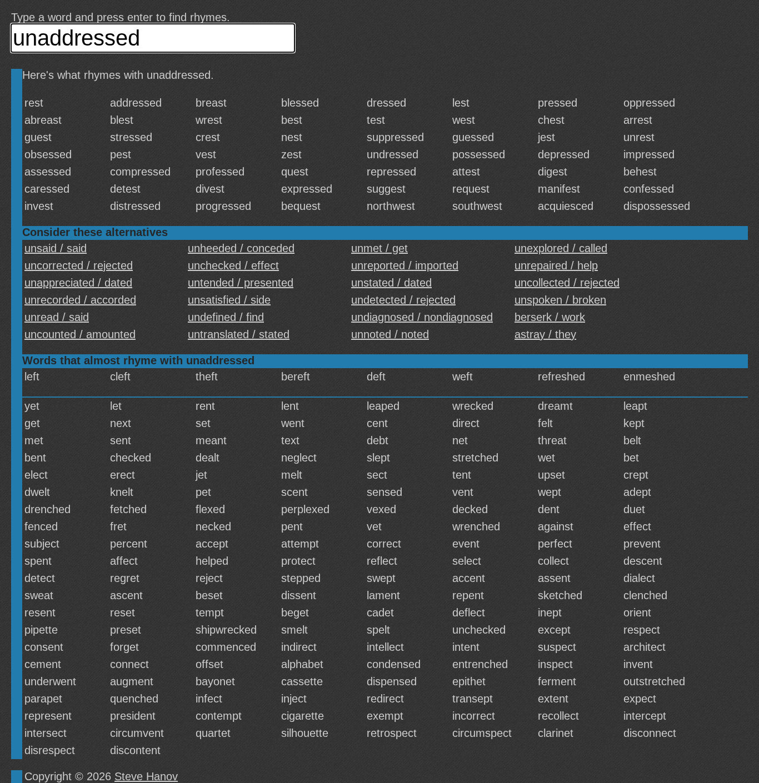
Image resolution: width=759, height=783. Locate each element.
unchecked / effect (233, 265)
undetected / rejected (403, 300)
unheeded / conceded (241, 248)
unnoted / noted (390, 334)
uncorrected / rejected (78, 265)
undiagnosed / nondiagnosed (422, 317)
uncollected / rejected (567, 283)
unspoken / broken (560, 300)
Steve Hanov (146, 776)
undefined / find (226, 317)
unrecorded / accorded (80, 300)
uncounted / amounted (80, 334)
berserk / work (550, 317)
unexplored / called (561, 248)
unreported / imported (404, 265)
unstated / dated (391, 283)
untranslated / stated (238, 334)
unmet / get (379, 248)
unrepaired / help (556, 265)
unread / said (56, 317)
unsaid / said (55, 248)
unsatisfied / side (229, 300)
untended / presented (240, 283)
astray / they (545, 334)
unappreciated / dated (78, 283)
